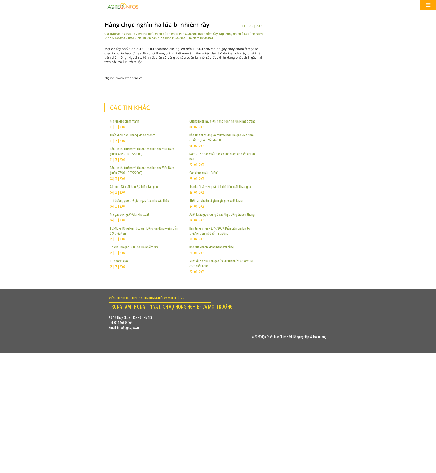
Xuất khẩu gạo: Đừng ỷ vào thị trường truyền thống (222, 215)
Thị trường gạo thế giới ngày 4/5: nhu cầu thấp (139, 201)
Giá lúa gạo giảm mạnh (124, 122)
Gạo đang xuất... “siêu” (203, 173)
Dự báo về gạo (119, 261)
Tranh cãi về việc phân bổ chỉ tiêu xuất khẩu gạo (220, 187)
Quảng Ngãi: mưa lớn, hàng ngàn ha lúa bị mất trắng (222, 122)
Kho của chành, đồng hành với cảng (211, 247)
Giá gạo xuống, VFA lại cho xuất (129, 215)
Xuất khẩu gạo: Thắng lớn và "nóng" (132, 135)
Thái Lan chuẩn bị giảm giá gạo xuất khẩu (216, 201)
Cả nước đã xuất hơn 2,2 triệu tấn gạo (134, 187)
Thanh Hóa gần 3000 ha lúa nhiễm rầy (134, 247)
